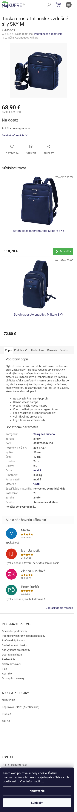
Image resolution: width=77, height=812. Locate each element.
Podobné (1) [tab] (21, 350)
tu (42, 781)
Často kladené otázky (14, 645)
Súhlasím (37, 803)
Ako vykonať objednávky (16, 649)
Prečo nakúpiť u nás (13, 640)
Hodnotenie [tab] (38, 350)
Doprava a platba (12, 654)
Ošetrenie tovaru (11, 664)
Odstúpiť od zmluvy (13, 678)
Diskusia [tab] (52, 350)
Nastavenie (37, 791)
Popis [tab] (8, 350)
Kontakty (7, 673)
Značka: (21, 37)
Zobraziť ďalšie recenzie (59, 607)
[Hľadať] (49, 4)
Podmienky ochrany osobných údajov (23, 635)
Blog (4, 668)
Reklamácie (8, 659)
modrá (37, 470)
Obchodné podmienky (14, 631)
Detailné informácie (13, 135)
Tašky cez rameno (44, 434)
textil (36, 483)
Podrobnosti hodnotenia (48, 33)
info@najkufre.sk (17, 764)
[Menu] (68, 4)
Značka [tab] (64, 350)
